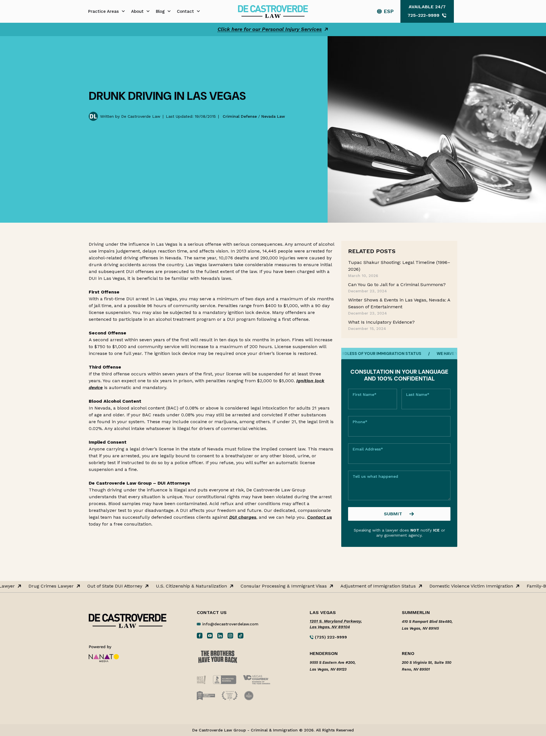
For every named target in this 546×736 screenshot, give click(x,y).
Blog (160, 11)
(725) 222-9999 (330, 637)
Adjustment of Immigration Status (369, 586)
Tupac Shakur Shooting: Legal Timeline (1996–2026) (399, 266)
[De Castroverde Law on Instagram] (230, 635)
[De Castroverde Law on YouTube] (210, 635)
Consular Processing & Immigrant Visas (274, 586)
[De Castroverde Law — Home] (273, 11)
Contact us (319, 517)
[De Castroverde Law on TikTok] (240, 635)
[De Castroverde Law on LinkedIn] (220, 635)
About (137, 11)
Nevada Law (273, 116)
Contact (185, 11)
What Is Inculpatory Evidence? (381, 322)
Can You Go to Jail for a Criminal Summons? (397, 284)
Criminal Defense (240, 116)
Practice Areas (103, 11)
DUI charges (242, 517)
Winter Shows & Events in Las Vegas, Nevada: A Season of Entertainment (399, 303)
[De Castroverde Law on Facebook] (199, 635)
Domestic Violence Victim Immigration (462, 586)
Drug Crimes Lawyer (42, 586)
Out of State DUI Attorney (105, 586)
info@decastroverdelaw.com (230, 624)
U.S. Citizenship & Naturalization (182, 586)
